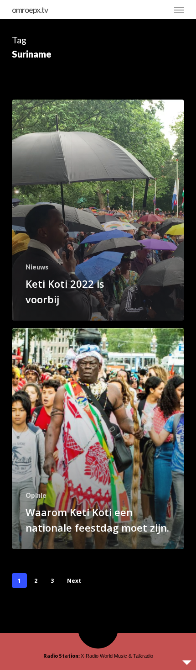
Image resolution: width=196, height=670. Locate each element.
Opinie (36, 495)
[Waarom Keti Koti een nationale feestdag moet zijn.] (98, 438)
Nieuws (37, 267)
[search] (161, 9)
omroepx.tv (30, 9)
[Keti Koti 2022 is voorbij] (98, 210)
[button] (179, 9)
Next (74, 581)
